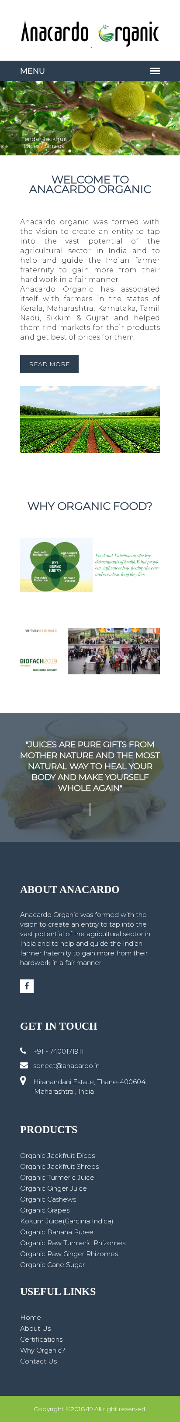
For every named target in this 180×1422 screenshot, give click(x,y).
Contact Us (38, 1361)
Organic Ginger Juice (53, 1188)
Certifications (41, 1339)
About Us (35, 1328)
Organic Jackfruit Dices (57, 1155)
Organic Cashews (48, 1199)
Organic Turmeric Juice (57, 1177)
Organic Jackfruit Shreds (59, 1166)
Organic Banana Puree (56, 1232)
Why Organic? (42, 1350)
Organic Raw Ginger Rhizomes (69, 1254)
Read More (49, 364)
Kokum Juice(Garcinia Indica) (67, 1221)
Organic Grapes (44, 1210)
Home (30, 1317)
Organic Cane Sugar (52, 1265)
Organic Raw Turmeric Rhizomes (72, 1243)
